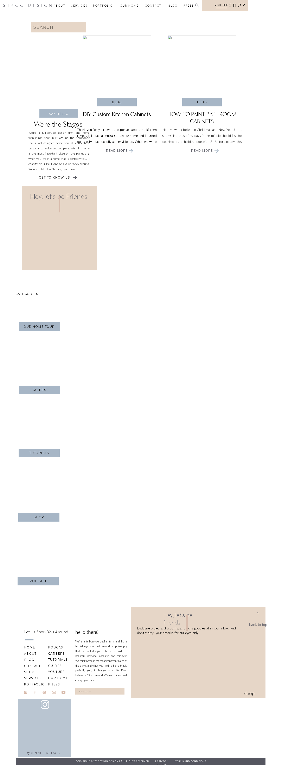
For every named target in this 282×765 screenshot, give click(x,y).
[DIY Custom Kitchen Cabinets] (131, 151)
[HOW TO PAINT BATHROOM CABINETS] (202, 69)
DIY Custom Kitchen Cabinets (117, 114)
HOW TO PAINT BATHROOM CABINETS (202, 118)
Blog (117, 102)
